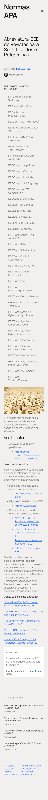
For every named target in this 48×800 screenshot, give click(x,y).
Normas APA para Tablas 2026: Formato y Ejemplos (20, 631)
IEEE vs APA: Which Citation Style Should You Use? (22, 622)
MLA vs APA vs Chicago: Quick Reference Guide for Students (20, 641)
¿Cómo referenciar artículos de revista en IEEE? (27, 532)
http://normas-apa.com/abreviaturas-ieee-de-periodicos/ (27, 455)
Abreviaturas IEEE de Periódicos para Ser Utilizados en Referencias (31, 770)
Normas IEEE (23, 69)
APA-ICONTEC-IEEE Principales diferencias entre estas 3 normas (27, 521)
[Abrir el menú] (42, 11)
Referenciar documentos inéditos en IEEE (28, 542)
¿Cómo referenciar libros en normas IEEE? (10, 770)
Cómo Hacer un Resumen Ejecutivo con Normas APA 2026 (23, 613)
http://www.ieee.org (25, 505)
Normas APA (17, 11)
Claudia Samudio (16, 74)
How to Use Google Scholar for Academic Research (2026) (21, 604)
